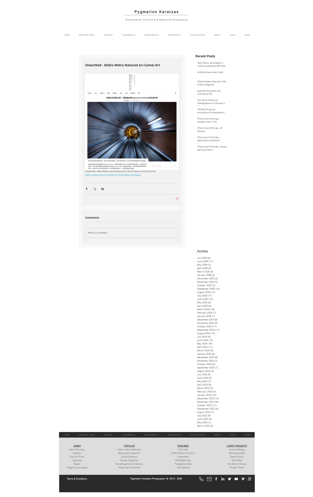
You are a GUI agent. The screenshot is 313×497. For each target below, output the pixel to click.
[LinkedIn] (223, 479)
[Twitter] (229, 479)
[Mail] (209, 479)
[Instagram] (249, 479)
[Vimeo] (243, 479)
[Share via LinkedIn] (102, 188)
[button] (86, 35)
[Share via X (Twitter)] (94, 188)
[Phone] (201, 479)
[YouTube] (236, 479)
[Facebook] (216, 479)
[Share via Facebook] (86, 188)
